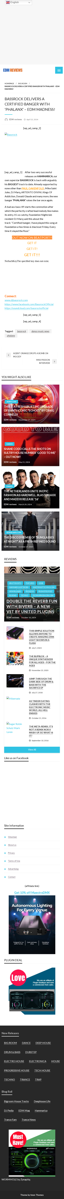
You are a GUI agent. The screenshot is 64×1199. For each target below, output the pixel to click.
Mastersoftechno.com (44, 587)
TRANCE (25, 1079)
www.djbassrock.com (16, 300)
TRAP (38, 1079)
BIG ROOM (22, 83)
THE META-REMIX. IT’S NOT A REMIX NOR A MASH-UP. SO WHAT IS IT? (41, 731)
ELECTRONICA (37, 1061)
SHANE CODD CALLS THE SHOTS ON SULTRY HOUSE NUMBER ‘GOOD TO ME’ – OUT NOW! (30, 452)
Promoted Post (45, 591)
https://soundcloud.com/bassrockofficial (26, 308)
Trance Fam (10, 1119)
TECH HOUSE (42, 1070)
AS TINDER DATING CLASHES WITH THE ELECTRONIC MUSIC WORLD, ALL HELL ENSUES (39, 707)
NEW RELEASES (15, 591)
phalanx (11, 335)
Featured (30, 583)
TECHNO (24, 595)
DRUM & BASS (12, 1051)
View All (32, 749)
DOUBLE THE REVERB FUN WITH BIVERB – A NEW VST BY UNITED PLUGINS (32, 606)
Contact (11, 877)
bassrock (21, 331)
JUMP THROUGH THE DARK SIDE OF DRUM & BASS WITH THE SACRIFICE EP (41, 683)
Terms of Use (14, 861)
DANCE (10, 444)
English (14, 2)
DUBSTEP (31, 1051)
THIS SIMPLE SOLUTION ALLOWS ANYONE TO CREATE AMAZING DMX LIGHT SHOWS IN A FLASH (41, 636)
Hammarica (41, 1110)
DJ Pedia (9, 1110)
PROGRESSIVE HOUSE (16, 1070)
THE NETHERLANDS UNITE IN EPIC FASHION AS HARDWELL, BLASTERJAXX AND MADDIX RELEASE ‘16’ (30, 495)
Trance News (29, 1119)
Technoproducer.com (42, 595)
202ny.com (11, 402)
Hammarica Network (18, 587)
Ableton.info (15, 583)
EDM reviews (15, 119)
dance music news (40, 331)
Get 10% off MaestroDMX (32, 892)
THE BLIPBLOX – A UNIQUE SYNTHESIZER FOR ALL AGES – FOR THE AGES (42, 661)
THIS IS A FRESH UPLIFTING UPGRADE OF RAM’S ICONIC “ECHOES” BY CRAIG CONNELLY (29, 410)
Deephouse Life (42, 1101)
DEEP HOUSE (43, 1042)
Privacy (11, 853)
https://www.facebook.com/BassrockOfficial (29, 304)
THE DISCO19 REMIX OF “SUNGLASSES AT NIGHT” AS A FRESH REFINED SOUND (30, 539)
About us (12, 845)
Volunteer (12, 837)
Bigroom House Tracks (16, 1101)
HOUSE (55, 1061)
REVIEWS (12, 595)
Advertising (13, 869)
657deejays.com (14, 532)
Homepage (9, 83)
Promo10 (30, 591)
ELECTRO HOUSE (14, 1061)
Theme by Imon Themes (32, 1195)
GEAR (41, 583)
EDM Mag (24, 1110)
